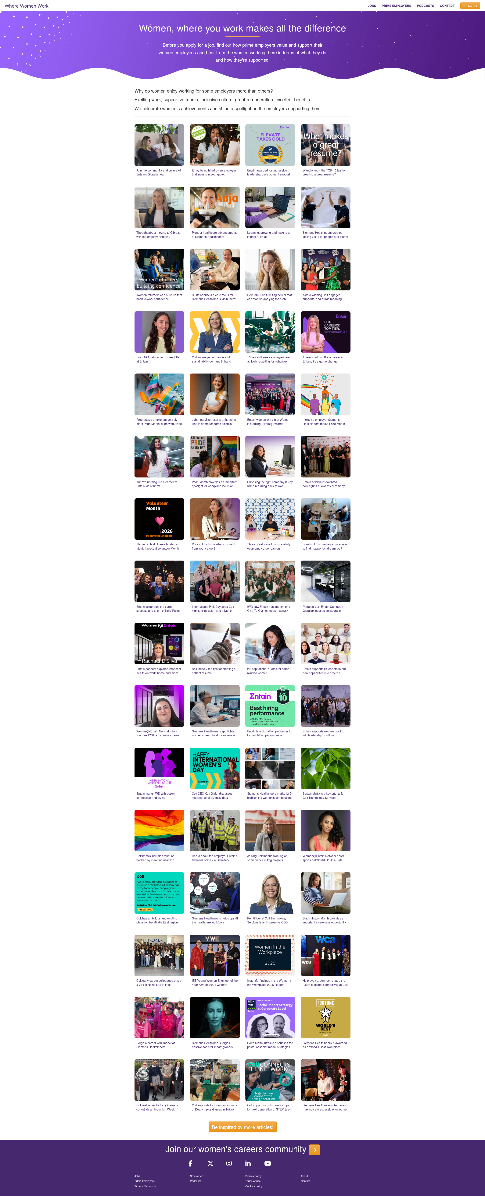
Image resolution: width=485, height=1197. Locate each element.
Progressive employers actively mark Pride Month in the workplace (159, 421)
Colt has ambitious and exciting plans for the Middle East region (157, 920)
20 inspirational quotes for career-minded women (269, 671)
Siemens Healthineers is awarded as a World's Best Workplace (325, 1045)
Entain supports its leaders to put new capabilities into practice (324, 671)
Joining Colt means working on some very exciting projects (267, 858)
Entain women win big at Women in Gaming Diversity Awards (268, 421)
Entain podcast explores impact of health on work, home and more (158, 671)
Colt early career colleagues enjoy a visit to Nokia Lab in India (158, 982)
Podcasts (195, 1181)
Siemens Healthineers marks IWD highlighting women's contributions (269, 795)
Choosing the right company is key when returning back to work (270, 484)
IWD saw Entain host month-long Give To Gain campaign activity (268, 608)
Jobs (137, 1176)
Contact (305, 1181)
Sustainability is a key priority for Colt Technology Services (323, 795)
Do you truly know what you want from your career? (213, 546)
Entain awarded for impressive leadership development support (268, 172)
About (304, 1176)
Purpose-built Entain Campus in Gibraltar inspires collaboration (323, 608)
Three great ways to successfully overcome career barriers (268, 546)
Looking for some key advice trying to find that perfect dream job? (326, 546)
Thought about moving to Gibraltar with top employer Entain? (158, 234)
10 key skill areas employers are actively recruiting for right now (268, 359)
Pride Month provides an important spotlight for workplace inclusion (214, 484)
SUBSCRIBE (470, 6)
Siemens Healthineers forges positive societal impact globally (212, 1045)
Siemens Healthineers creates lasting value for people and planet (325, 234)
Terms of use (253, 1181)
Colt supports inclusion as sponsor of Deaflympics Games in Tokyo (214, 1107)
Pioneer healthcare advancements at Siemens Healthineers (214, 234)
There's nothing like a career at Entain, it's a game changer (323, 359)
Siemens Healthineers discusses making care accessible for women (325, 1107)
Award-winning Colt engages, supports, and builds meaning (322, 297)
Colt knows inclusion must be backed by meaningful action (155, 858)
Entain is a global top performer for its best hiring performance (269, 733)
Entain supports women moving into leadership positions (323, 733)
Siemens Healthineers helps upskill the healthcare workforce (215, 920)
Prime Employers (145, 1181)
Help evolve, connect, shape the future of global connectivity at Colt (325, 982)
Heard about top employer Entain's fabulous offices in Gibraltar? (215, 858)
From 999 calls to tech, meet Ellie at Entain (158, 359)
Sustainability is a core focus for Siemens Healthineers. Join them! (214, 297)
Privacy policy (253, 1176)
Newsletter (196, 1176)
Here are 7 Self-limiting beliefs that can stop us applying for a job (269, 297)
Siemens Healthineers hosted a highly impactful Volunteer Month (157, 546)
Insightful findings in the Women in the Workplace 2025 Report (269, 982)
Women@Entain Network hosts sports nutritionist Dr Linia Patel (323, 858)
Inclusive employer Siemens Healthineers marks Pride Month (324, 421)
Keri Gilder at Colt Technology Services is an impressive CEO (267, 920)
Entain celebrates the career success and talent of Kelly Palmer (158, 608)
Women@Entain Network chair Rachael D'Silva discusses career (158, 733)
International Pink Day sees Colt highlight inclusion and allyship (213, 608)
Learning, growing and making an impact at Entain (269, 234)
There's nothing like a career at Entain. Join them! (156, 484)
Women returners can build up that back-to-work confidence (159, 297)
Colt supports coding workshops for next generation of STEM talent (269, 1107)
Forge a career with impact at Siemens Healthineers (155, 1045)
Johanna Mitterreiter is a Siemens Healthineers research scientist (214, 421)
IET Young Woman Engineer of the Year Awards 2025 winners (215, 982)
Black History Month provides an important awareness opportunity (324, 920)
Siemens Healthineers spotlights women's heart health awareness (213, 733)
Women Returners (145, 1186)
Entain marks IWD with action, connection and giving (155, 795)
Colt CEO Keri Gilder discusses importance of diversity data (212, 795)
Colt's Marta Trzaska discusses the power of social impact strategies (270, 1045)
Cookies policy (254, 1186)
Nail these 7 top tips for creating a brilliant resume (214, 671)
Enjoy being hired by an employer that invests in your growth (214, 172)
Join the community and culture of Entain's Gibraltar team (158, 172)
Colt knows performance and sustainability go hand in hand (211, 359)
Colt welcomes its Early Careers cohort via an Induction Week (157, 1107)
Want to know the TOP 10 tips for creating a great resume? (324, 172)
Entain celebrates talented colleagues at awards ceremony (324, 484)
